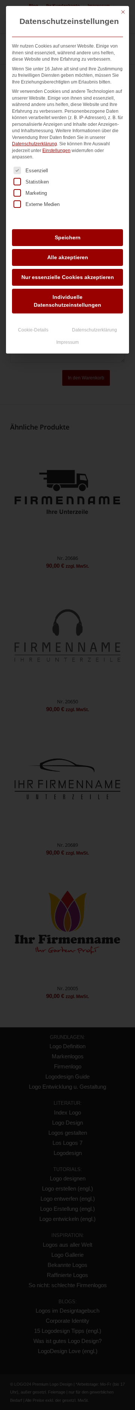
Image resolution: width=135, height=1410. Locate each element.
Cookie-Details (33, 330)
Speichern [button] (68, 237)
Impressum (67, 342)
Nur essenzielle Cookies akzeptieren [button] (67, 277)
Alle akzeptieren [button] (67, 257)
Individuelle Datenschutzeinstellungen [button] (67, 301)
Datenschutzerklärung (34, 143)
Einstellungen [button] (56, 150)
